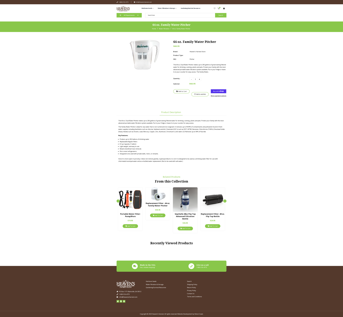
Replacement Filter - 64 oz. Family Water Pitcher (158, 204)
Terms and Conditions (194, 297)
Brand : (175, 52)
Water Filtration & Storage (154, 284)
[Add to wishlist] (135, 209)
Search (220, 15)
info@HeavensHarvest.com (144, 2)
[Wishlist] (214, 8)
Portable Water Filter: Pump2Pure (130, 215)
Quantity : (176, 78)
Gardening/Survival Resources (156, 287)
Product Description (171, 112)
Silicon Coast (198, 314)
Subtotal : (176, 84)
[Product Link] (132, 209)
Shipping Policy (192, 284)
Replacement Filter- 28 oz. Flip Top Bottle (213, 215)
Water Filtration (164, 29)
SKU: (174, 59)
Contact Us (190, 294)
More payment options (218, 96)
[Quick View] (128, 209)
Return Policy (191, 287)
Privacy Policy (191, 291)
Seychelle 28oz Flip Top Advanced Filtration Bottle (185, 216)
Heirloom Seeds (151, 281)
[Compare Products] (125, 209)
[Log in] (224, 8)
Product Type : (178, 55)
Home (154, 29)
